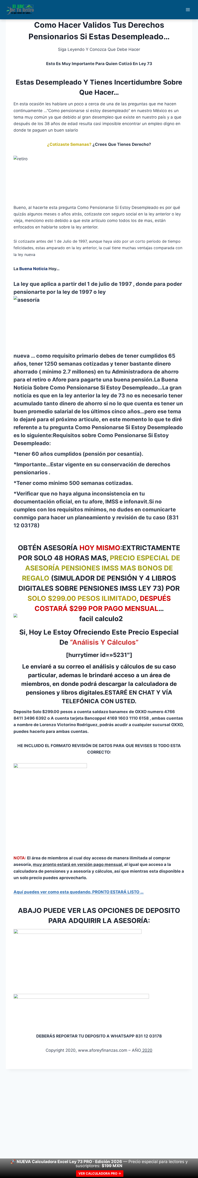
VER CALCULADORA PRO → (99, 1173)
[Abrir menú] (187, 9)
